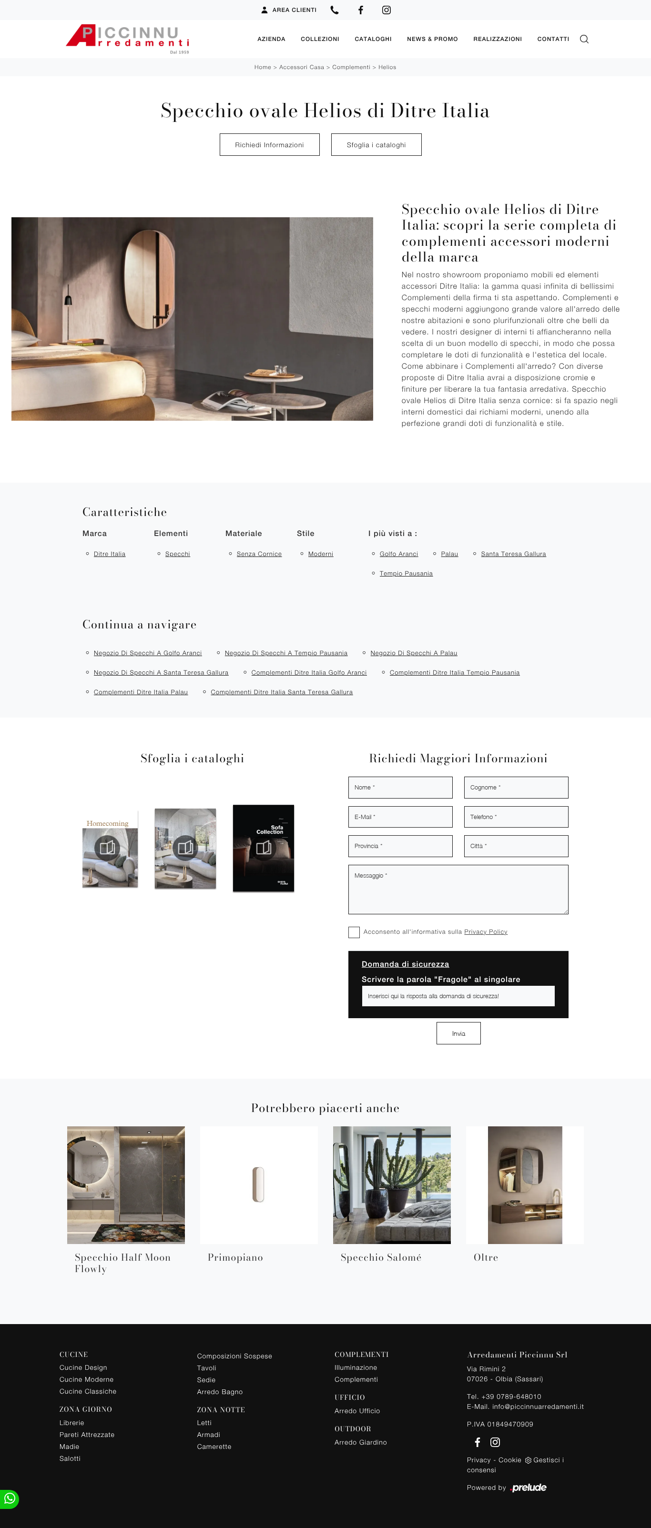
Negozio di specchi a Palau (414, 653)
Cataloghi (373, 39)
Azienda (271, 39)
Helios (387, 67)
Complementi (352, 67)
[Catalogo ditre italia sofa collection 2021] (194, 848)
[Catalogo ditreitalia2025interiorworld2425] (290, 848)
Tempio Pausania (406, 573)
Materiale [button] (243, 533)
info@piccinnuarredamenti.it (538, 1406)
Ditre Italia (110, 553)
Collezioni (320, 39)
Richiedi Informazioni (269, 145)
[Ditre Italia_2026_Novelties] (116, 848)
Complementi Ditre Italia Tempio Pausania (455, 672)
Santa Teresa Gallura (514, 553)
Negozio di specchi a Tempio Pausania (286, 653)
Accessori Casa (301, 67)
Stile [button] (306, 533)
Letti (204, 1422)
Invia (458, 1033)
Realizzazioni (497, 39)
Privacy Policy (486, 931)
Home (262, 67)
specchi (177, 553)
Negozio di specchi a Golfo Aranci (148, 653)
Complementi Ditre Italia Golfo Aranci (309, 672)
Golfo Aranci (399, 553)
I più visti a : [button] (392, 533)
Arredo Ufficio (357, 1411)
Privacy (479, 1460)
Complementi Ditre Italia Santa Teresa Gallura (282, 692)
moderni (321, 553)
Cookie (509, 1460)
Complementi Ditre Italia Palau (141, 692)
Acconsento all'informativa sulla (436, 931)
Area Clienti (295, 10)
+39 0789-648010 (511, 1396)
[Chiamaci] (334, 10)
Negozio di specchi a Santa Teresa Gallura (161, 672)
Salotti (70, 1458)
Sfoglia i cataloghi (376, 145)
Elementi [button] (171, 533)
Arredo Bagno (220, 1391)
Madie (70, 1446)
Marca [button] (94, 533)
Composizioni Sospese (235, 1356)
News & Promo (432, 39)
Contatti (554, 39)
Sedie (206, 1380)
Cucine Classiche (88, 1391)
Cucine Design (83, 1367)
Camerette (214, 1446)
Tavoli (207, 1368)
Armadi (209, 1434)
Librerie (72, 1422)
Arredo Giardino (361, 1442)
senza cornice (259, 553)
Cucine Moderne (87, 1379)
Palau (449, 553)
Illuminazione (356, 1367)
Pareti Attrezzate (87, 1434)
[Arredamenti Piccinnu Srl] (154, 39)
